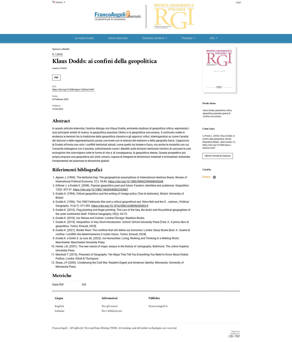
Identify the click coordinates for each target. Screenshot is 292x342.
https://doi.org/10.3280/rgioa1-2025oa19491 (73, 89)
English (59, 306)
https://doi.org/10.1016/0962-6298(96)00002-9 (119, 205)
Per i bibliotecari (112, 311)
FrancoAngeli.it (158, 306)
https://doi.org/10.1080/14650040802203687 (100, 189)
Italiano (59, 311)
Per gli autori (110, 306)
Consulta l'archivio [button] (153, 38)
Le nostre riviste (84, 38)
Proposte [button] (187, 38)
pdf (56, 77)
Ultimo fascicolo (118, 38)
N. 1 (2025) (57, 54)
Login (238, 2)
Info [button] (212, 38)
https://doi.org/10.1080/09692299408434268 (135, 181)
